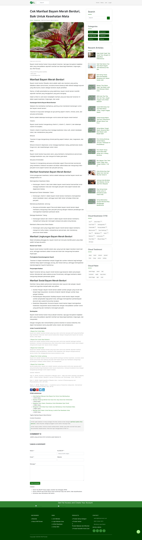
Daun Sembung (103, 230)
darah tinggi (92, 271)
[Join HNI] (39, 506)
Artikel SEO (56, 527)
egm (98, 277)
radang (104, 258)
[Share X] (34, 389)
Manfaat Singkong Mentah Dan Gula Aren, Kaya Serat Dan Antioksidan (52, 399)
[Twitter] (97, 530)
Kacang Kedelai (102, 227)
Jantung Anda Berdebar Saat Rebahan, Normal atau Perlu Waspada (103, 181)
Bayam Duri (37, 75)
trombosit (91, 274)
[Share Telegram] (40, 389)
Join (106, 2)
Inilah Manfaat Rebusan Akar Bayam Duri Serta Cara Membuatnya (51, 396)
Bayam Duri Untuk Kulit (37, 348)
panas (99, 258)
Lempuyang (100, 236)
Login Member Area (58, 521)
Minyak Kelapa (102, 239)
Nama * (32, 450)
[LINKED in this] (43, 389)
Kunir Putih (92, 224)
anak (102, 277)
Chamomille (92, 227)
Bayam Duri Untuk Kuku (37, 364)
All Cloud (91, 241)
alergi (90, 255)
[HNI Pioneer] (32, 2)
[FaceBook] (94, 530)
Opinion (91, 39)
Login (109, 2)
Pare (91, 233)
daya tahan (103, 274)
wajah (96, 274)
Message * (33, 464)
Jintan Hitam (98, 221)
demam (100, 255)
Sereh (106, 233)
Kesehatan (37, 20)
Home (97, 2)
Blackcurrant (93, 230)
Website (59, 457)
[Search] (108, 18)
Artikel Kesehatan (57, 524)
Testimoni (102, 35)
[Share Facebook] (31, 389)
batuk (94, 255)
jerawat (105, 255)
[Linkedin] (104, 530)
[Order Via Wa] (138, 531)
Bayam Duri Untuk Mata (37, 331)
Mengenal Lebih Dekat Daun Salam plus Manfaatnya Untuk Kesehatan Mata (54, 407)
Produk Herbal (77, 521)
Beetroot (92, 236)
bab (102, 271)
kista (90, 258)
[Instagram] (100, 530)
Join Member (56, 519)
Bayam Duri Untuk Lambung (39, 356)
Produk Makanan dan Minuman (80, 526)
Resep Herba (92, 35)
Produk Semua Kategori (79, 519)
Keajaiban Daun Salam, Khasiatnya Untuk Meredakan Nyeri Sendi (51, 403)
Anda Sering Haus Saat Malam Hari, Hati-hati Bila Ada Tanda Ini (103, 173)
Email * (32, 457)
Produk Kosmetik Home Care (81, 528)
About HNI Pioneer (37, 521)
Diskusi (102, 39)
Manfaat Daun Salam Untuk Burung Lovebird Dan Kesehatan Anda (51, 410)
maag (94, 258)
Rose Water (92, 239)
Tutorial (91, 32)
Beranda (34, 519)
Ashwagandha (102, 224)
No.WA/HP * (60, 450)
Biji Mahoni (98, 233)
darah (98, 271)
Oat (90, 221)
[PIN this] (37, 389)
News (102, 2)
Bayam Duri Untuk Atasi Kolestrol (40, 339)
